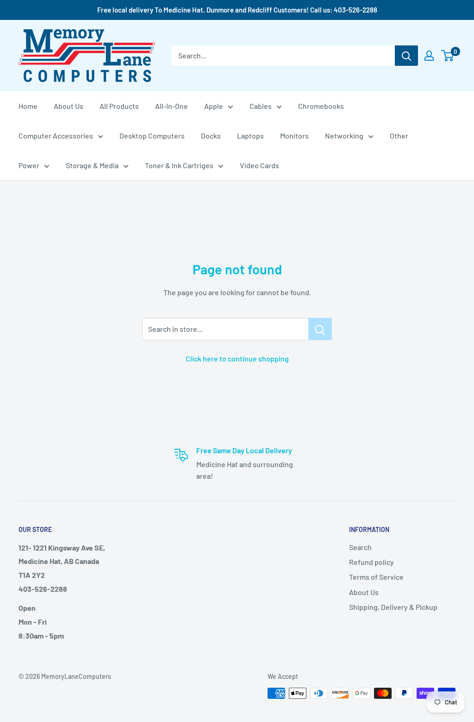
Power (29, 165)
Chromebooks (321, 105)
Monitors (294, 135)
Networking (344, 135)
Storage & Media (92, 165)
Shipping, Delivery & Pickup (393, 606)
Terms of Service (376, 576)
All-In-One (171, 105)
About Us (68, 105)
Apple (213, 105)
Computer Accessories (56, 135)
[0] (448, 55)
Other (399, 135)
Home (28, 105)
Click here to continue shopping (237, 358)
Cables (260, 105)
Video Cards (259, 165)
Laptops (250, 135)
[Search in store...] (320, 329)
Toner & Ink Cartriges (179, 165)
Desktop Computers (152, 135)
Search (360, 547)
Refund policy (371, 561)
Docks (211, 135)
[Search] (406, 55)
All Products (119, 105)
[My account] (429, 56)
